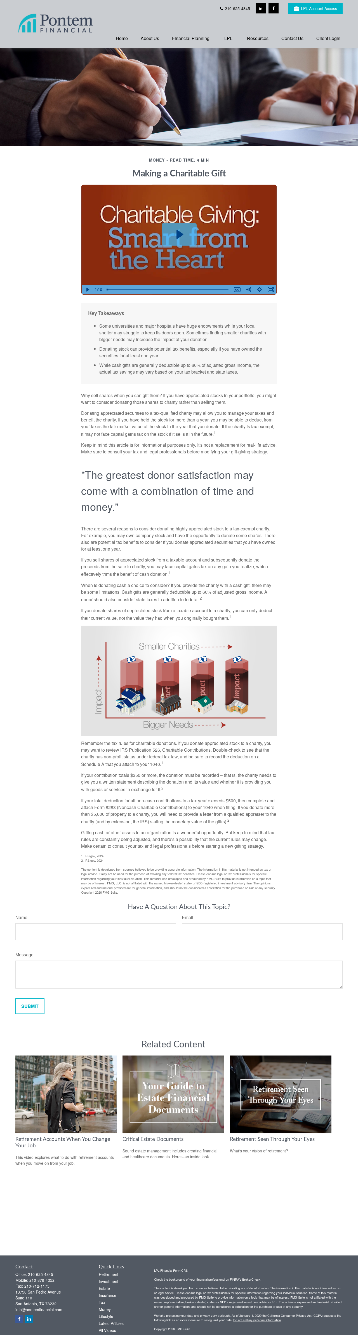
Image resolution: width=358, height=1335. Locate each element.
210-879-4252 (42, 1280)
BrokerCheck (251, 1279)
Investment (108, 1281)
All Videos (107, 1330)
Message (24, 954)
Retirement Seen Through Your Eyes (272, 1139)
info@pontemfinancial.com (38, 1309)
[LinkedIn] (261, 8)
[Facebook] (273, 8)
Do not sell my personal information (257, 1320)
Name (21, 917)
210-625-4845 (237, 8)
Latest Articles (111, 1323)
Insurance (107, 1295)
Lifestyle (106, 1316)
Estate (104, 1288)
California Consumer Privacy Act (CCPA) (295, 1315)
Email (187, 917)
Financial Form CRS (174, 1270)
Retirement (108, 1274)
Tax (102, 1302)
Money (105, 1309)
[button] (122, 38)
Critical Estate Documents (153, 1139)
